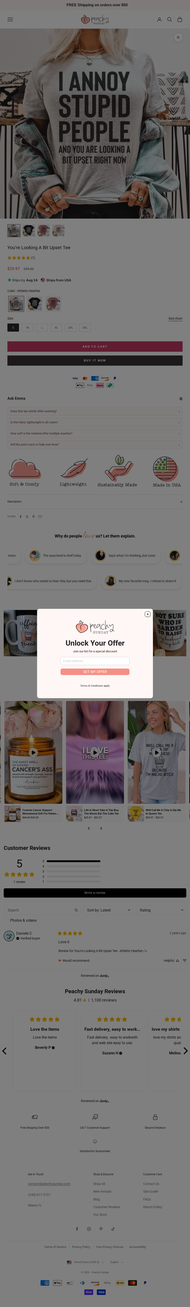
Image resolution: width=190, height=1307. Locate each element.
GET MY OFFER (95, 672)
